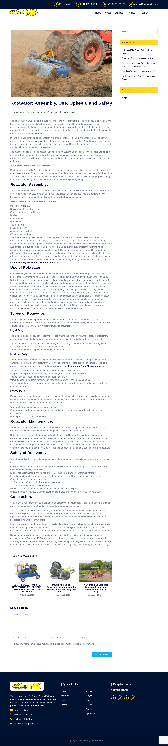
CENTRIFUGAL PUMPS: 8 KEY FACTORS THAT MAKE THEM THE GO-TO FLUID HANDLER (26, 588)
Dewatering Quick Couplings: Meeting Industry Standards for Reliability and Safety (61, 588)
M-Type (89, 691)
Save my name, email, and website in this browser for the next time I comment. (54, 644)
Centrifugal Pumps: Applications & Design (138, 58)
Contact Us (65, 705)
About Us (65, 696)
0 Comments (69, 112)
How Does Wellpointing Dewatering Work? (138, 71)
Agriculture (90, 714)
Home (63, 691)
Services (64, 700)
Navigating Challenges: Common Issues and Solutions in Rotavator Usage (96, 588)
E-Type (89, 700)
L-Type (89, 705)
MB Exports (19, 112)
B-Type (89, 696)
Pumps (54, 112)
